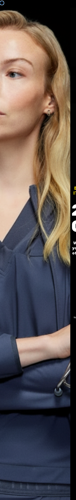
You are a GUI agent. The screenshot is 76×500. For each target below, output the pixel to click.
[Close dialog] (2, 3)
